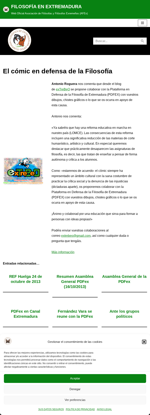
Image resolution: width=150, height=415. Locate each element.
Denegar (75, 389)
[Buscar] (142, 41)
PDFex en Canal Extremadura (25, 314)
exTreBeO (63, 89)
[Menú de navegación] (142, 23)
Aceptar (75, 378)
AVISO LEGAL (104, 409)
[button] (144, 342)
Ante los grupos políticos (124, 314)
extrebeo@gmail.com (76, 235)
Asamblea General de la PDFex (124, 279)
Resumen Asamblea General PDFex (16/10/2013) (75, 281)
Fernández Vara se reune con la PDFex (75, 314)
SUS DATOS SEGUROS (51, 409)
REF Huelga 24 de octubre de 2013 (25, 279)
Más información (63, 252)
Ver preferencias (75, 399)
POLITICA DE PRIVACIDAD (80, 409)
